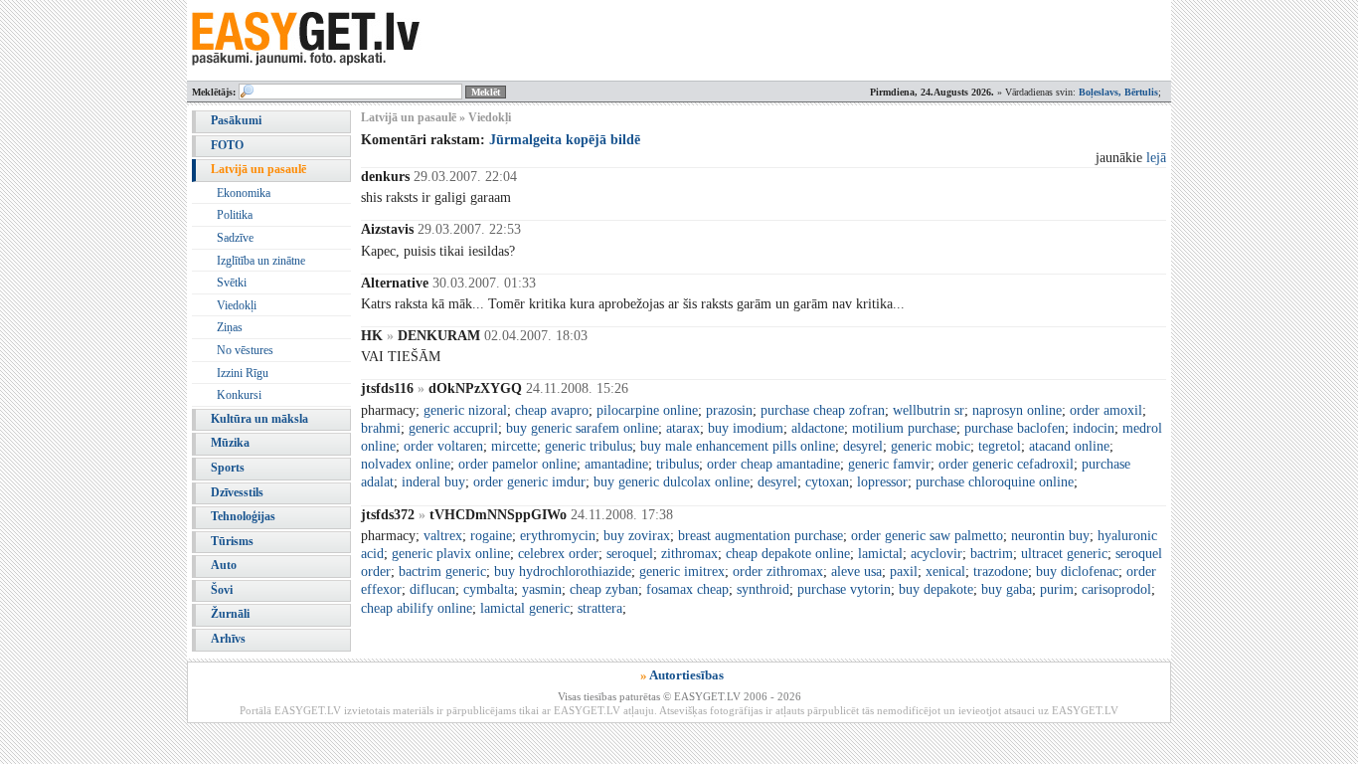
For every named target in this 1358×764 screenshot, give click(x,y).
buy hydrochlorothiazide (562, 571)
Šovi (222, 590)
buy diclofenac (1077, 571)
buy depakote (936, 589)
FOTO (227, 145)
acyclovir (936, 553)
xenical (945, 571)
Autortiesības (686, 675)
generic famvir (889, 464)
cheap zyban (604, 589)
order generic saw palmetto (927, 535)
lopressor (882, 482)
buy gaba (1006, 589)
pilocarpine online (647, 410)
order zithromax (778, 571)
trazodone (1000, 571)
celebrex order (558, 553)
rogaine (491, 535)
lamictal (880, 553)
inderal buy (433, 482)
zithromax (689, 553)
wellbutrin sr (928, 410)
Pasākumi (236, 120)
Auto (224, 565)
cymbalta (488, 589)
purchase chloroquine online (995, 482)
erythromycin (557, 535)
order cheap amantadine (773, 464)
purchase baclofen (1014, 428)
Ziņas (230, 327)
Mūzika (230, 443)
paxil (904, 571)
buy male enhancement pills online (737, 446)
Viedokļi (236, 305)
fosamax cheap (687, 589)
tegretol (999, 446)
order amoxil (1106, 410)
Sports (228, 468)
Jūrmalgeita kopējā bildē (564, 139)
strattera (600, 608)
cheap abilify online (416, 608)
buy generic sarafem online (582, 428)
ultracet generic (1064, 553)
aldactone (817, 428)
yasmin (542, 589)
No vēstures (245, 350)
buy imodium (745, 428)
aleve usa (856, 571)
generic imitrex (682, 571)
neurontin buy (1050, 535)
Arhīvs (228, 639)
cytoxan (827, 482)
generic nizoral (465, 410)
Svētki (232, 282)
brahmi (381, 428)
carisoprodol (1116, 589)
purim (1057, 589)
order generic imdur (529, 482)
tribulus (677, 464)
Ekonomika (243, 193)
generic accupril (453, 428)
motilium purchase (904, 428)
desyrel (863, 446)
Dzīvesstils (237, 492)
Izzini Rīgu (242, 373)
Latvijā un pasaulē (258, 169)
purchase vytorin (844, 589)
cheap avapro (552, 410)
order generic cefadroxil (1006, 464)
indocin (1093, 428)
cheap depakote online (788, 553)
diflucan (432, 589)
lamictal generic (525, 608)
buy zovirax (636, 535)
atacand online (1069, 446)
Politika (235, 215)
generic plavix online (451, 553)
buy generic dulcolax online (672, 482)
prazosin (729, 410)
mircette (514, 446)
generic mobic (930, 446)
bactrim (991, 553)
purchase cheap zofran (823, 410)
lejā (1156, 157)
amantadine (616, 464)
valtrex (443, 535)
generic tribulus (588, 446)
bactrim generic (442, 571)
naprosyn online (1017, 410)
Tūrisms (232, 541)
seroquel (629, 553)
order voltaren (443, 446)
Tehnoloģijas (243, 516)
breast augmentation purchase (760, 535)
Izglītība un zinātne (261, 261)
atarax (683, 428)
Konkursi (239, 395)
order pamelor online (517, 464)
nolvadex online (405, 464)
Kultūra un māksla (259, 419)
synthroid (763, 589)
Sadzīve (235, 238)
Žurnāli (230, 614)
